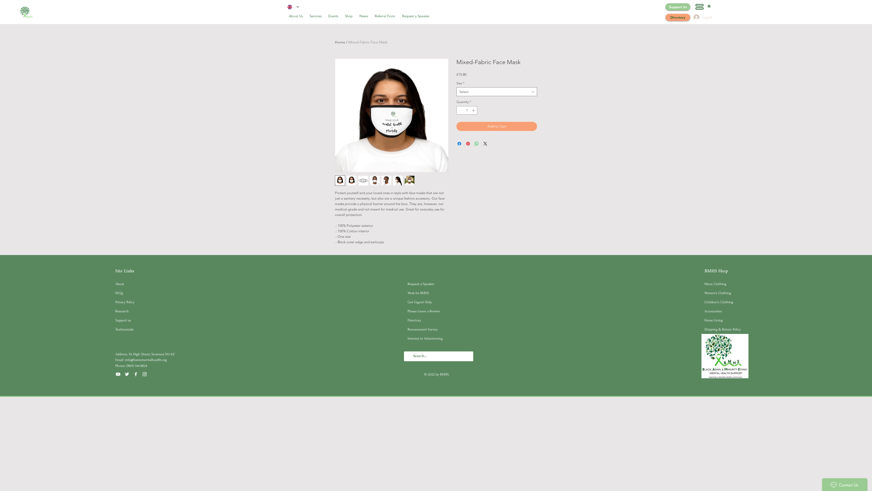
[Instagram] (144, 374)
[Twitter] (127, 374)
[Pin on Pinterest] (468, 143)
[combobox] (496, 91)
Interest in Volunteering (425, 338)
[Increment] (474, 110)
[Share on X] (485, 143)
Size (460, 83)
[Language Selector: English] (293, 7)
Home (340, 42)
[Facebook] (136, 374)
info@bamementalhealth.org (146, 360)
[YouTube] (118, 374)
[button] (699, 7)
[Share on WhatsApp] (476, 143)
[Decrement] (460, 110)
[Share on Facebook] (459, 143)
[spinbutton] (467, 110)
